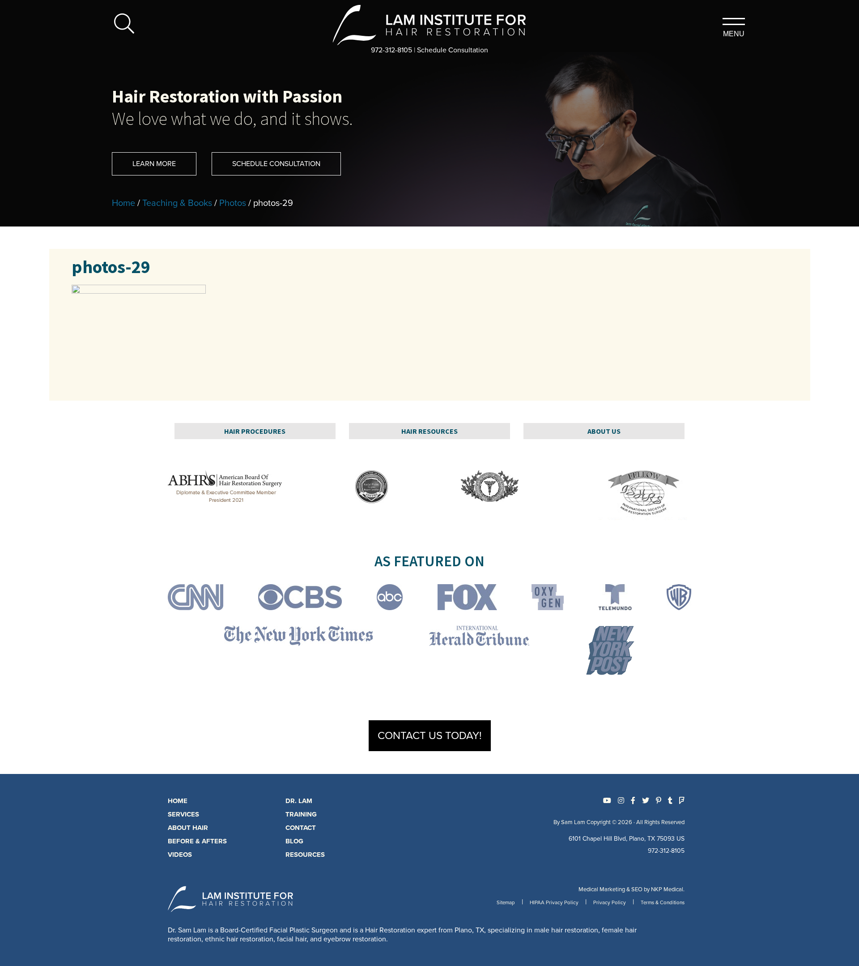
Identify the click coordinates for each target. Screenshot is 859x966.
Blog (294, 841)
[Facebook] (633, 800)
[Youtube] (607, 800)
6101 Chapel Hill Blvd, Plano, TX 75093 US (627, 838)
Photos (232, 203)
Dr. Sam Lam (187, 930)
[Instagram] (621, 800)
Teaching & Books (177, 203)
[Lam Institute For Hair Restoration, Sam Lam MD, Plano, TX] (429, 24)
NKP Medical (667, 889)
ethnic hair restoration (239, 939)
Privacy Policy (609, 903)
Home (123, 203)
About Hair (188, 828)
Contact (300, 828)
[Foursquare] (682, 800)
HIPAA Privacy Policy (554, 903)
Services (183, 814)
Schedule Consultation (452, 50)
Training (301, 814)
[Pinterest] (658, 800)
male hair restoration (566, 930)
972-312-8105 (391, 50)
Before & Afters (197, 841)
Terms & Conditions (663, 903)
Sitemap (506, 903)
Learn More (154, 163)
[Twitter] (645, 800)
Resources (305, 855)
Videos (180, 855)
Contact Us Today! (430, 735)
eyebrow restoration (354, 939)
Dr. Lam (298, 801)
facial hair (291, 939)
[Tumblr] (670, 800)
